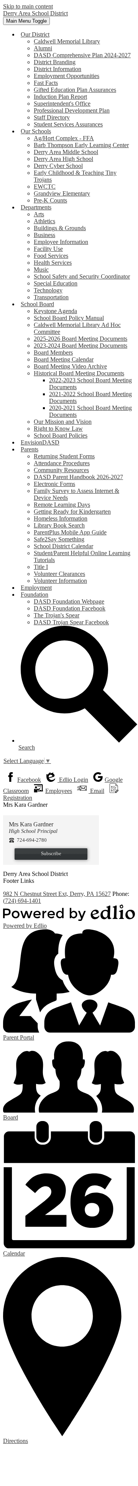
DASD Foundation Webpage (69, 601)
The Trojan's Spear (56, 615)
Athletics (44, 221)
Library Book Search (59, 525)
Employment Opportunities (66, 76)
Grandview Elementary (62, 193)
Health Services (53, 262)
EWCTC (45, 186)
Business (44, 235)
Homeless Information (60, 518)
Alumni (43, 48)
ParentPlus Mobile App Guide (70, 532)
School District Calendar (63, 546)
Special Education (55, 283)
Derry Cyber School (58, 166)
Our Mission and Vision (63, 421)
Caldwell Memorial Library (67, 41)
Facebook (29, 779)
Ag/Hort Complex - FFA (64, 138)
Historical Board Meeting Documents (79, 373)
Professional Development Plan (72, 110)
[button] (35, 34)
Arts (39, 214)
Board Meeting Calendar (64, 359)
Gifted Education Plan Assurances (75, 89)
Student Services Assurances (68, 124)
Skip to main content (28, 6)
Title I (41, 567)
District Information (57, 69)
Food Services (51, 255)
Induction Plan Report (60, 96)
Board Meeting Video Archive (70, 366)
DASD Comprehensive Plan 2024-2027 (82, 55)
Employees (58, 791)
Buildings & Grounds (60, 228)
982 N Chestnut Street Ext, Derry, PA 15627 (57, 894)
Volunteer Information (60, 580)
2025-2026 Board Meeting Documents (80, 338)
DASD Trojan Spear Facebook (71, 622)
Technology (48, 290)
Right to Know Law (58, 428)
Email (96, 791)
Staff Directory (52, 117)
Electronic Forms (54, 484)
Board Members (53, 352)
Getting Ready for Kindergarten (72, 511)
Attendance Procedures (62, 463)
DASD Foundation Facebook (69, 608)
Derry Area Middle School (66, 152)
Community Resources (61, 470)
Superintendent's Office (62, 103)
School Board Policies (60, 435)
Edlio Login (73, 779)
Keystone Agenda (55, 311)
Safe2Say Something (59, 539)
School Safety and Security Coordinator (82, 276)
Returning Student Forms (64, 456)
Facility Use (48, 248)
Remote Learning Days (62, 504)
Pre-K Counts (50, 200)
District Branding (55, 62)
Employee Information (61, 242)
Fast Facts (46, 83)
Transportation (51, 297)
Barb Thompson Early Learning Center (81, 145)
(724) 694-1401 (22, 900)
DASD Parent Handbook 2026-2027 (78, 477)
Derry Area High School (63, 159)
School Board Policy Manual (69, 318)
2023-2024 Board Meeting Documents (80, 345)
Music (41, 269)
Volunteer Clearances (59, 574)
